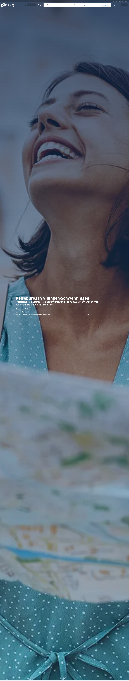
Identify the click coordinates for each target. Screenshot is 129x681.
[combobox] (58, 5)
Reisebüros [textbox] (47, 5)
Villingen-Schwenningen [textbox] (79, 5)
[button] (52, 312)
